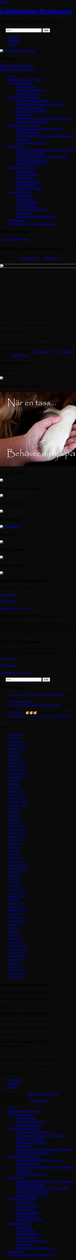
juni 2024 (13, 780)
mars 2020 (14, 886)
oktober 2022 (16, 833)
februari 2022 (16, 836)
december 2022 (17, 829)
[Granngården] (9, 526)
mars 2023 (14, 819)
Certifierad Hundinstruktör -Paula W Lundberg (44, 150)
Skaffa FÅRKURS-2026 (31, 164)
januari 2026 (15, 742)
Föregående (9, 239)
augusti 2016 (16, 959)
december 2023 (17, 798)
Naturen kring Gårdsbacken (33, 121)
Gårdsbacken (52, 258)
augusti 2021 (16, 843)
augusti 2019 (16, 896)
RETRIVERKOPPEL (29, 188)
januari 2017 (15, 942)
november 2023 (17, 801)
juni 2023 (13, 812)
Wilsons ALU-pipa (27, 174)
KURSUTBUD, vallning (23, 125)
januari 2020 (15, 889)
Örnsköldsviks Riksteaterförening (36, 216)
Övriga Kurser (17, 146)
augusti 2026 (16, 735)
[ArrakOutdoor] (1, 557)
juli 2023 (13, 808)
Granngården (24, 213)
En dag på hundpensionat (31, 111)
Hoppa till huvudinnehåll (15, 66)
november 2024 (17, 770)
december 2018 (17, 910)
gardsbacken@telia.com (14, 608)
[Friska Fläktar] (1, 573)
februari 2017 (16, 938)
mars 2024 (14, 787)
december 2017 (17, 917)
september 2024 (17, 777)
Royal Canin (23, 195)
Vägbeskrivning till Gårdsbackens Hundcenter (44, 118)
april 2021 (14, 850)
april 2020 (14, 882)
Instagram (14, 40)
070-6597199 (8, 595)
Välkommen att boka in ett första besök (40, 104)
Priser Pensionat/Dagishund (32, 100)
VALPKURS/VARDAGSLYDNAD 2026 (42, 157)
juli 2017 (13, 928)
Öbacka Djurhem (26, 206)
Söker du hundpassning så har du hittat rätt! (34, 705)
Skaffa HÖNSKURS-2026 (32, 160)
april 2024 (14, 784)
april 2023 (14, 815)
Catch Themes (38, 1100)
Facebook (14, 37)
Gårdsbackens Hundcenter (36, 11)
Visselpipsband (25, 178)
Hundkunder (23, 114)
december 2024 (17, 766)
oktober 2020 (16, 872)
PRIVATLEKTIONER (30, 153)
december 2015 (17, 974)
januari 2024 (15, 794)
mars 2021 (14, 854)
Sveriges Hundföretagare (31, 209)
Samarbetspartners (19, 192)
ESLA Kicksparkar (27, 202)
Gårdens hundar (25, 86)
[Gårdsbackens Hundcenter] (18, 51)
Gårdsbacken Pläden (28, 181)
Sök (2, 30)
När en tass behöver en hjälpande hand (31, 223)
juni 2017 (13, 931)
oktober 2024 (16, 773)
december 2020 (17, 865)
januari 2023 (15, 826)
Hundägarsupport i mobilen (25, 79)
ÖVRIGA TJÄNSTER (30, 107)
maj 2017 (13, 935)
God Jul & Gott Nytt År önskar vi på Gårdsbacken (39, 716)
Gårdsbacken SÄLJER (22, 167)
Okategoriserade (44, 351)
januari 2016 (15, 970)
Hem (11, 76)
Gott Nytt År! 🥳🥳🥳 (22, 712)
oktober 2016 (16, 952)
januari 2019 (15, 907)
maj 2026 (13, 738)
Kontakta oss (16, 220)
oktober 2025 (16, 749)
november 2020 (17, 868)
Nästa (24, 239)
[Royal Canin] (1, 378)
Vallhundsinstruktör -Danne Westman (39, 128)
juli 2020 (13, 875)
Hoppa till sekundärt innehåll (17, 69)
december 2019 (17, 893)
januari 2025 (15, 763)
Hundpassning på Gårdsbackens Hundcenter (35, 694)
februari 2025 (16, 759)
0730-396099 (8, 601)
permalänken (20, 355)
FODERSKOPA (26, 185)
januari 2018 (15, 914)
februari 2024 (16, 791)
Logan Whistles (25, 199)
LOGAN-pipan (25, 171)
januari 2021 (15, 861)
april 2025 (14, 756)
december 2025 (17, 745)
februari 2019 (16, 903)
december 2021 (17, 840)
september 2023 (17, 805)
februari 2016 (16, 966)
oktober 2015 (16, 977)
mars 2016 (14, 963)
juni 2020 (13, 879)
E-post (12, 44)
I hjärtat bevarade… (28, 93)
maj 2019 (13, 900)
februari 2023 (16, 822)
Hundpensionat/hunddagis (24, 97)
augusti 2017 (16, 924)
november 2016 (17, 949)
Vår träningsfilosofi (27, 132)
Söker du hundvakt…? (22, 702)
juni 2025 (13, 752)
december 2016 (17, 945)
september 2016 (17, 956)
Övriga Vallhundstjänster (31, 142)
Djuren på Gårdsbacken (30, 90)
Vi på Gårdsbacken (19, 83)
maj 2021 (13, 847)
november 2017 (17, 921)
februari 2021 (16, 858)
